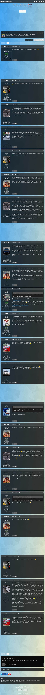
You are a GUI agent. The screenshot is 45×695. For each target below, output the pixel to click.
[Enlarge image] (26, 302)
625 (7, 328)
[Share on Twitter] (1, 674)
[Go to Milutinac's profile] (3, 35)
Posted (16, 46)
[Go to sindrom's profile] (6, 372)
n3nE (6, 579)
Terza (6, 104)
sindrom (6, 363)
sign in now (26, 660)
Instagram (24, 690)
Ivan (6, 288)
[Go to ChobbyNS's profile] (6, 251)
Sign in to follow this (5, 32)
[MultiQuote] (13, 60)
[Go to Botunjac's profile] (6, 136)
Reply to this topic (39, 39)
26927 (7, 303)
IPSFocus (24, 686)
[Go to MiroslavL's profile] (6, 89)
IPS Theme (20, 686)
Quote (16, 100)
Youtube (26, 690)
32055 (7, 417)
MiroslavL (6, 80)
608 (7, 257)
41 (6, 354)
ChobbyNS (6, 242)
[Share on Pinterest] (10, 674)
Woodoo (6, 402)
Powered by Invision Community (22, 693)
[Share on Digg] (5, 674)
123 (7, 189)
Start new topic (29, 39)
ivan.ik (6, 313)
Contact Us (27, 687)
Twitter (21, 690)
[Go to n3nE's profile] (6, 589)
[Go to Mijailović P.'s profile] (6, 51)
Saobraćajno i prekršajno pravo (23, 35)
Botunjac (6, 126)
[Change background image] (41, 1)
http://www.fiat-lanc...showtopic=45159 (20, 305)
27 (6, 95)
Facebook (19, 690)
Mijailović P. (6, 46)
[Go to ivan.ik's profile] (6, 322)
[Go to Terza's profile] (6, 113)
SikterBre (6, 339)
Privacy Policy (22, 687)
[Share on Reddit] (8, 674)
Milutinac (8, 35)
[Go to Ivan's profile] (6, 297)
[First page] (2, 43)
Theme (17, 687)
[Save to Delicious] (7, 674)
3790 (7, 54)
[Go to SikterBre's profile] (6, 348)
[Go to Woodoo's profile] (6, 412)
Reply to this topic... (12, 664)
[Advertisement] (22, 21)
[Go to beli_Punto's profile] (6, 183)
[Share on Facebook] (3, 674)
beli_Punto (6, 174)
